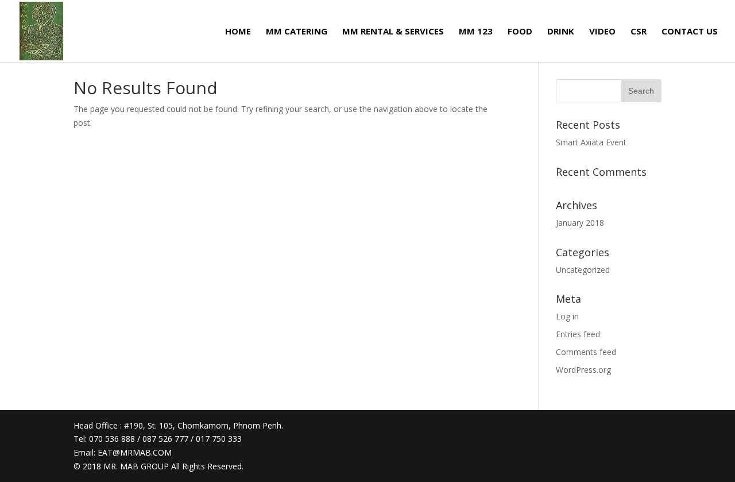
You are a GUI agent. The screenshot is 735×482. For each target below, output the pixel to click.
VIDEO (602, 32)
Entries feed (578, 334)
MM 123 (476, 32)
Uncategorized (583, 269)
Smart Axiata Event (591, 142)
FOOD (520, 32)
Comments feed (586, 351)
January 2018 (580, 222)
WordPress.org (583, 369)
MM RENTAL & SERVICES (393, 32)
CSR (638, 32)
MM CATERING (296, 32)
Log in (567, 316)
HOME (238, 32)
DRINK (560, 32)
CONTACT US (690, 32)
